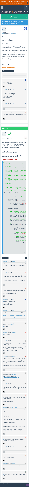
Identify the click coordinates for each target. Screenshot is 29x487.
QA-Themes (17, 46)
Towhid (11, 46)
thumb (8, 67)
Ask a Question (12, 17)
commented (5, 89)
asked (3, 33)
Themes (11, 33)
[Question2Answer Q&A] (14, 11)
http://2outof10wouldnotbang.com (11, 377)
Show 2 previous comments (8, 76)
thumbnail (4, 67)
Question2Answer (8, 485)
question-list (13, 67)
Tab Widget (4, 46)
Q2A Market (9, 485)
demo (7, 3)
